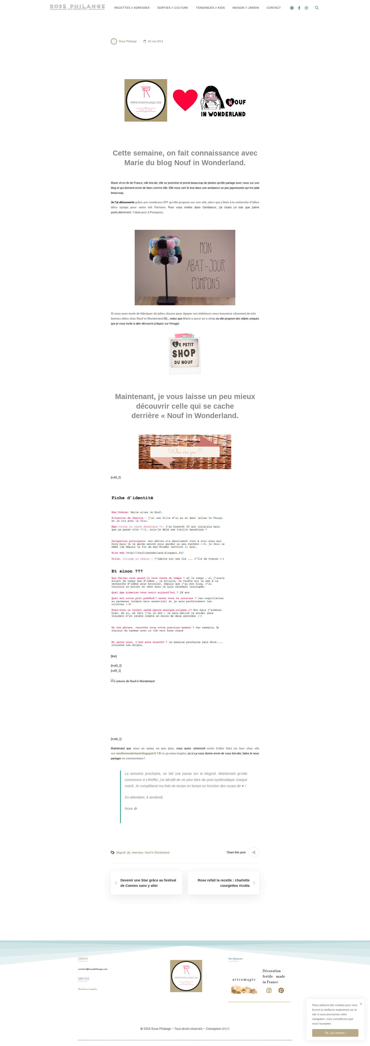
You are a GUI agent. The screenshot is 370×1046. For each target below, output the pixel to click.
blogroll (120, 852)
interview (137, 852)
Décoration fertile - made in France (274, 976)
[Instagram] (306, 8)
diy (128, 852)
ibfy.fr (226, 1029)
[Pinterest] (291, 8)
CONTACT (83, 958)
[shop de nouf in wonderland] (185, 354)
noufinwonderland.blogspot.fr (136, 753)
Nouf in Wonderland (157, 852)
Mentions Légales (87, 989)
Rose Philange (127, 41)
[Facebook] (299, 8)
